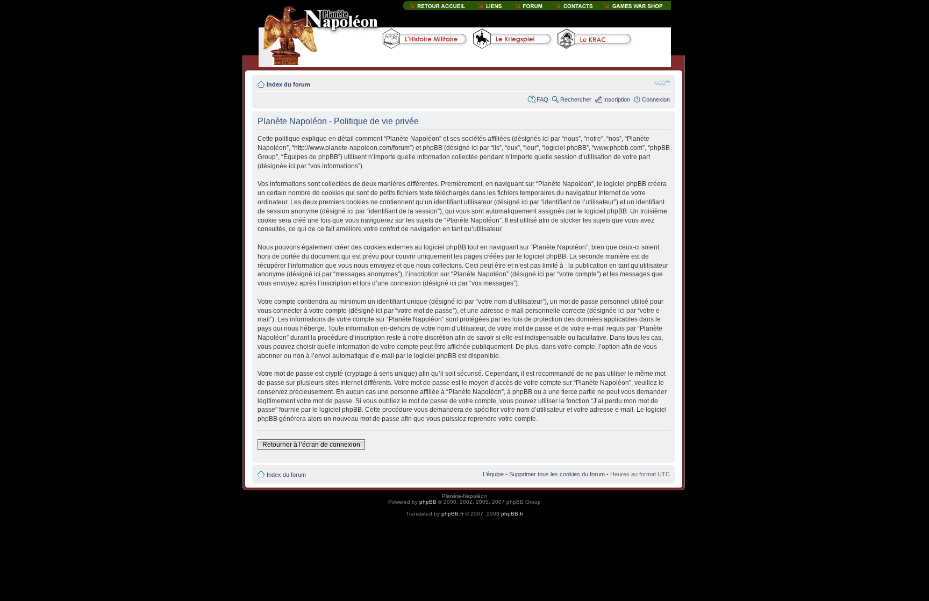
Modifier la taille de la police (662, 82)
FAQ (542, 99)
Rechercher (575, 99)
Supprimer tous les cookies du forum (557, 474)
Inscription (616, 99)
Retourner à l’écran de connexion (311, 444)
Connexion (656, 99)
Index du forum (288, 84)
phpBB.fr (452, 514)
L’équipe (493, 474)
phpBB (428, 502)
